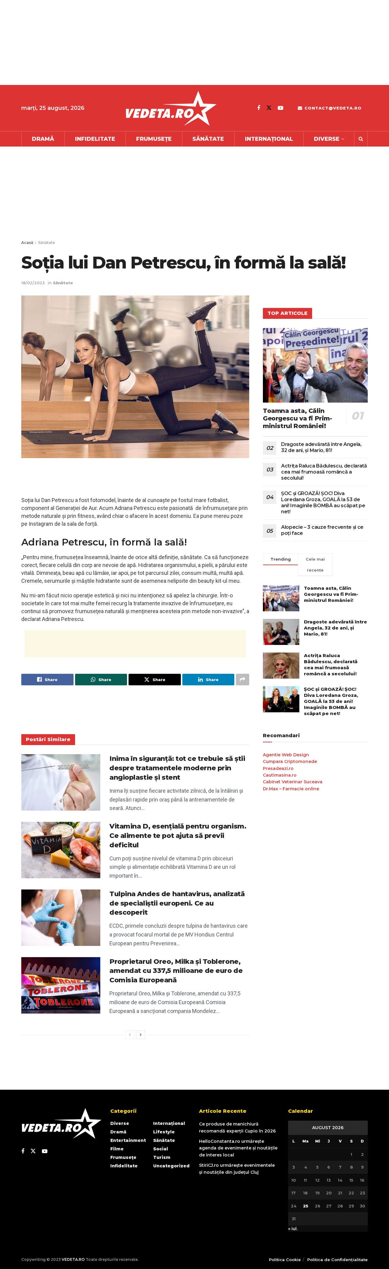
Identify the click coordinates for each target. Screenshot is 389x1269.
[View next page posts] (140, 1035)
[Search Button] (361, 139)
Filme (117, 1149)
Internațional (269, 139)
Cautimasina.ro (280, 775)
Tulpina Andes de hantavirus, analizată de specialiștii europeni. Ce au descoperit (177, 903)
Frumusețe (154, 139)
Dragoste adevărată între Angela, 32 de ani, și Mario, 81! (321, 447)
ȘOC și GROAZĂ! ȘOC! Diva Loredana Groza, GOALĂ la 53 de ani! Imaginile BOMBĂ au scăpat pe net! (323, 503)
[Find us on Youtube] (280, 108)
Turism (161, 1157)
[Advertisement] (182, 42)
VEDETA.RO (73, 1259)
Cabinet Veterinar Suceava (292, 782)
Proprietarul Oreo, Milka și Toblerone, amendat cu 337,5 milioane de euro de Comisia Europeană (176, 970)
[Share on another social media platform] (242, 679)
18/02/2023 (33, 282)
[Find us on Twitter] (269, 107)
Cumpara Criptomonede (290, 761)
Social (160, 1149)
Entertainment (128, 1140)
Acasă (27, 242)
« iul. (293, 1228)
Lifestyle (164, 1132)
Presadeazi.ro (278, 768)
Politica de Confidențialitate (337, 1259)
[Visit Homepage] (170, 108)
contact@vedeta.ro (332, 108)
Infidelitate (95, 139)
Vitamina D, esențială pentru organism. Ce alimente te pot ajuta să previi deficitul (177, 835)
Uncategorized (171, 1166)
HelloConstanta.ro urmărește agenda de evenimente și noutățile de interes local (238, 1148)
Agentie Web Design (286, 755)
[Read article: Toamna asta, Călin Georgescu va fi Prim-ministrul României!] (315, 365)
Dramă (43, 139)
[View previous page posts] (129, 1035)
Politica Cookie (285, 1259)
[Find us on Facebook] (258, 108)
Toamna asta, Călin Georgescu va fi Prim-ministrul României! (297, 418)
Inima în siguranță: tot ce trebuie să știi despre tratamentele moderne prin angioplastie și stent (177, 767)
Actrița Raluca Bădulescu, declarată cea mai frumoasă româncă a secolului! (324, 472)
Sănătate (208, 139)
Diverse (326, 139)
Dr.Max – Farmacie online (291, 788)
